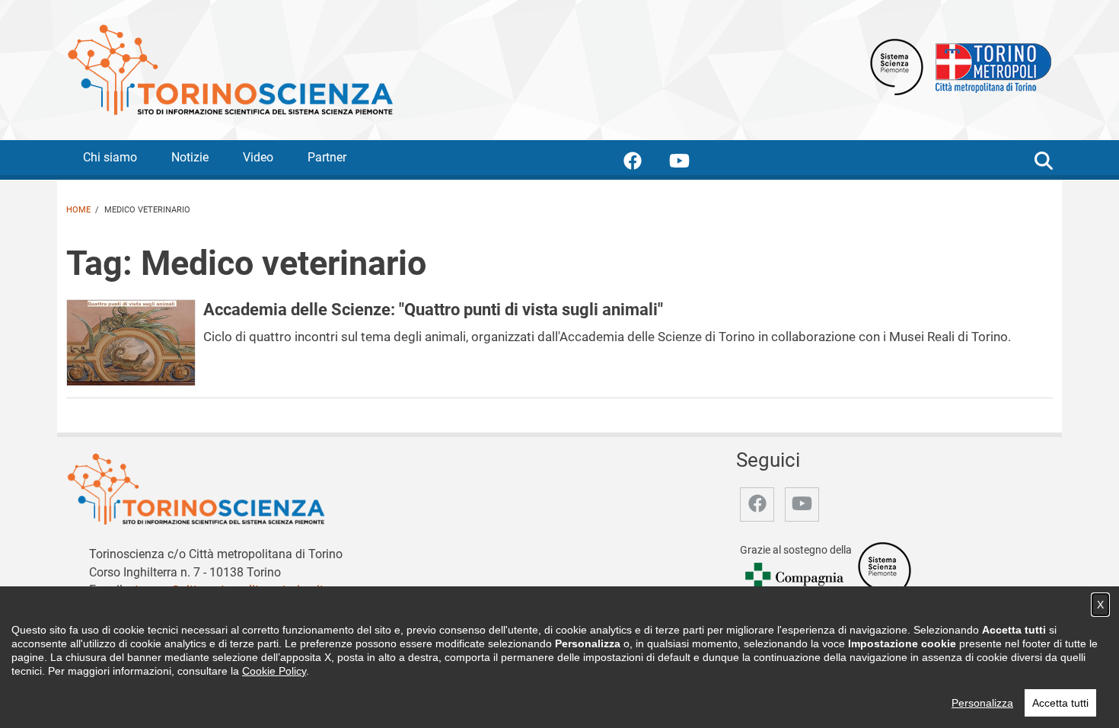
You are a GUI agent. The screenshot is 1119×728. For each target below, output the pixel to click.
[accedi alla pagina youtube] (691, 163)
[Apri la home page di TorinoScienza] (230, 69)
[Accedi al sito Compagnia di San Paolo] (795, 580)
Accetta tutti (1060, 703)
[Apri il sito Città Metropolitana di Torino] (989, 66)
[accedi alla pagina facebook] (644, 163)
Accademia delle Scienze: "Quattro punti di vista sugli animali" (433, 309)
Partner (327, 157)
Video (258, 157)
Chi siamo (110, 157)
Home (78, 210)
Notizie (190, 157)
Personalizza (982, 703)
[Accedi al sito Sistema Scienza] (884, 569)
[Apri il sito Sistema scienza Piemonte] (896, 66)
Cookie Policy (274, 671)
